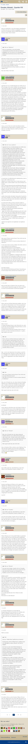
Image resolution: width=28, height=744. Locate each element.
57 (18, 714)
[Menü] (26, 1)
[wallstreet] (17, 731)
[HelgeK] (19, 728)
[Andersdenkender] (9, 731)
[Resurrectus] (19, 731)
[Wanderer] (7, 728)
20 (13, 714)
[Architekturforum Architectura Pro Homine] (4, 1)
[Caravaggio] (12, 731)
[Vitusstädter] (12, 728)
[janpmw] (2, 731)
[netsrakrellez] (17, 728)
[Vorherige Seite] (7, 715)
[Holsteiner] (7, 731)
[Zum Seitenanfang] (25, 742)
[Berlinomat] (2, 728)
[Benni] (4, 728)
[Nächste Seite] (20, 715)
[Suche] (19, 1)
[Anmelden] (22, 1)
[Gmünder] (9, 728)
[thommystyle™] (14, 731)
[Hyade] (14, 728)
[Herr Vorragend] (22, 728)
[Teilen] (26, 15)
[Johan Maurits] (24, 728)
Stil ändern (25, 736)
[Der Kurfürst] (4, 731)
